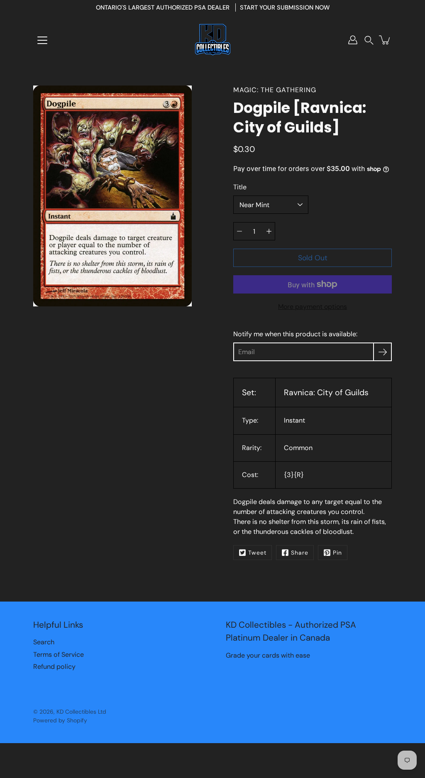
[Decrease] (239, 231)
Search (43, 642)
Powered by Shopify (60, 720)
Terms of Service (58, 654)
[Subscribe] (382, 352)
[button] (369, 40)
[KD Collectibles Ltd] (212, 40)
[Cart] (385, 39)
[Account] (352, 39)
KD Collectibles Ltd (81, 711)
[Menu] (42, 40)
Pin (337, 552)
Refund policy (54, 666)
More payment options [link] (312, 306)
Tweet (257, 552)
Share (299, 552)
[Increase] (269, 231)
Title (240, 187)
